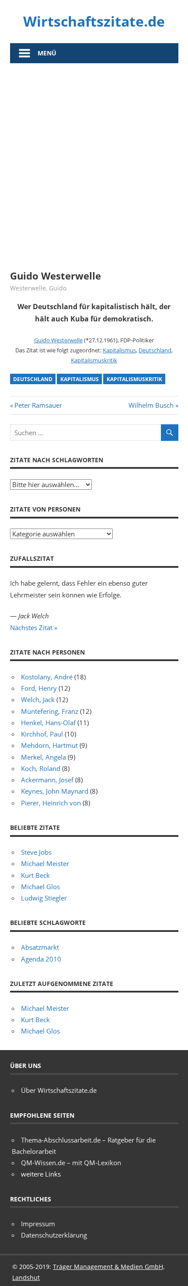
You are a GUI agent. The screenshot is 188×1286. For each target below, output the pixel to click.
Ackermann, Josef (47, 779)
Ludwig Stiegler (44, 898)
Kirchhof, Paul (42, 734)
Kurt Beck (35, 875)
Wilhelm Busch (151, 405)
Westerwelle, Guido (38, 288)
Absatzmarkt (40, 947)
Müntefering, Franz (49, 711)
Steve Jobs (36, 852)
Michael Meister (45, 863)
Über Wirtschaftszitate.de (59, 1090)
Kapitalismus (119, 350)
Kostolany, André (47, 676)
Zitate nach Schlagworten (56, 460)
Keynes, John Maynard (54, 791)
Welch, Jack (38, 699)
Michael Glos (40, 886)
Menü (47, 53)
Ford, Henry (39, 688)
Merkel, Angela (43, 757)
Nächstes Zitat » (33, 627)
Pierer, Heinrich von (51, 802)
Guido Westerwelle (58, 340)
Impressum (38, 1223)
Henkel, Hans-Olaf (48, 722)
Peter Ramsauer (38, 405)
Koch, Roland (40, 768)
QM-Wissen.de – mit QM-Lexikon (71, 1162)
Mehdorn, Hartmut (49, 745)
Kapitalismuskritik (94, 360)
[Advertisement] (94, 161)
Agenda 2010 (41, 959)
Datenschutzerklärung (54, 1235)
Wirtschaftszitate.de (94, 21)
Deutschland (155, 350)
